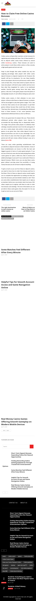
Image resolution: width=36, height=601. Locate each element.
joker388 (5, 571)
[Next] (6, 492)
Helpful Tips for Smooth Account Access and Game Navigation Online (17, 285)
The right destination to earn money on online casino (8, 209)
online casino (12, 556)
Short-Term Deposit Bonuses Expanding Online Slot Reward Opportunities (22, 455)
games (20, 556)
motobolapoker (14, 568)
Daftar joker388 (28, 556)
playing (13, 565)
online (31, 565)
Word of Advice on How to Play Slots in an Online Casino (28, 209)
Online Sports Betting (16, 571)
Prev (4, 430)
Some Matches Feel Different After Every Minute (15, 251)
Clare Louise (4, 19)
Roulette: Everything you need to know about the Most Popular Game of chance (21, 578)
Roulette (4, 582)
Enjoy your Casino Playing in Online (12, 562)
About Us (23, 503)
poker (4, 556)
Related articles (6, 216)
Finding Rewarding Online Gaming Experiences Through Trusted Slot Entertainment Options (17, 463)
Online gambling (28, 562)
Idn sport (5, 568)
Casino (3, 9)
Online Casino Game (8, 559)
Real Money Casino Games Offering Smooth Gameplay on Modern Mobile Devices (16, 421)
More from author (18, 216)
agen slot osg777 (22, 565)
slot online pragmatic (26, 568)
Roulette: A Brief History (16, 586)
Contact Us (13, 503)
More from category (7, 218)
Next (8, 430)
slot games (5, 565)
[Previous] (4, 492)
